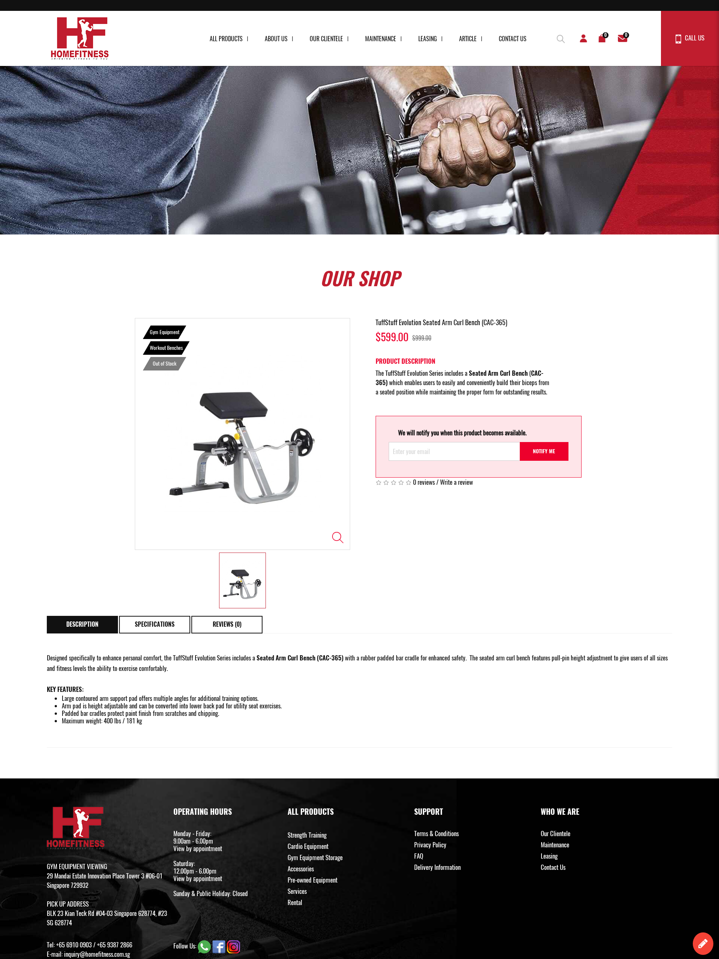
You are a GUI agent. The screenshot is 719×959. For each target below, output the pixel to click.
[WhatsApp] (205, 945)
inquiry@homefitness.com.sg (97, 954)
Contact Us (513, 39)
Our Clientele (326, 39)
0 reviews (424, 482)
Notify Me (544, 451)
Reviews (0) (227, 624)
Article (468, 39)
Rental (295, 902)
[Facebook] (219, 945)
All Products (226, 39)
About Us (276, 39)
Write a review (456, 482)
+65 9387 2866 (114, 944)
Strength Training (307, 835)
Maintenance (380, 39)
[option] (242, 434)
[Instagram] (233, 945)
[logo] (80, 38)
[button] (560, 37)
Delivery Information (437, 867)
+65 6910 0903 (74, 944)
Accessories (301, 868)
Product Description (405, 361)
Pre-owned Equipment (312, 879)
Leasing (427, 39)
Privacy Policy (430, 844)
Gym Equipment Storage (315, 857)
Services (297, 891)
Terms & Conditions (436, 833)
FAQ (418, 855)
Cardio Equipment (308, 846)
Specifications (155, 624)
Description (82, 624)
